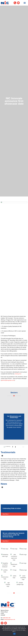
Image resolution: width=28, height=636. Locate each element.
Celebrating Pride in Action (12, 508)
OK (14, 633)
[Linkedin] (2, 623)
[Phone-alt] (15, 2)
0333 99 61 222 (6, 617)
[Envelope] (18, 2)
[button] (24, 3)
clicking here (18, 373)
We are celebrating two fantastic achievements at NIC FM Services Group (13, 534)
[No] (25, 630)
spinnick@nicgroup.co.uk (7, 380)
